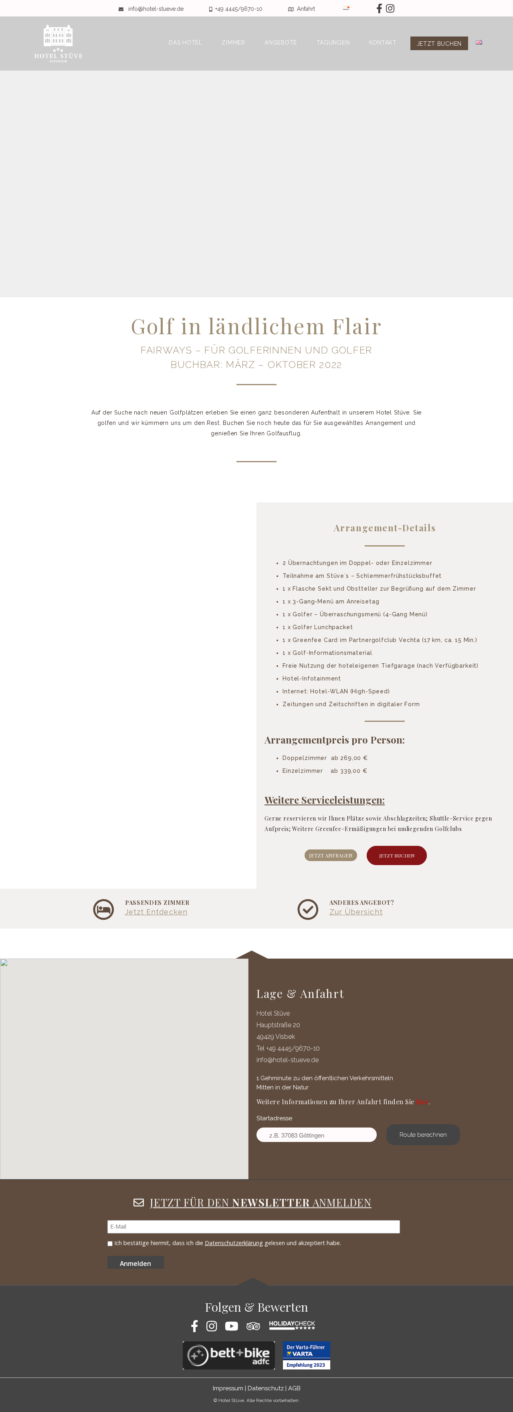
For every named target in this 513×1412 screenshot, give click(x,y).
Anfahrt (307, 9)
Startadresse (274, 1118)
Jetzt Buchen (396, 855)
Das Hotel (185, 42)
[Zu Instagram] (389, 9)
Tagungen (333, 42)
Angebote (281, 42)
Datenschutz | (267, 1388)
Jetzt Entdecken (156, 912)
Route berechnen (423, 1134)
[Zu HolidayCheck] (295, 1328)
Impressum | (229, 1388)
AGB (294, 1388)
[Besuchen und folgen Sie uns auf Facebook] (367, 9)
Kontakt (383, 42)
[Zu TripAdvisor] (256, 1328)
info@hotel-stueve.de (156, 9)
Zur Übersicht (356, 912)
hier (422, 1101)
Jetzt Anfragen (331, 855)
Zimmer (233, 42)
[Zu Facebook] (198, 1328)
